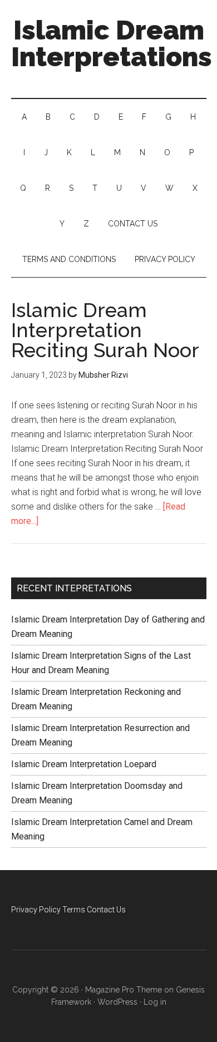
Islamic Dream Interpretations (111, 43)
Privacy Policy (36, 909)
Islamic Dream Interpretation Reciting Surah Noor (105, 330)
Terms (73, 909)
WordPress (117, 1001)
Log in (155, 1001)
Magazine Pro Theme (123, 989)
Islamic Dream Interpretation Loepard (83, 764)
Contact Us (106, 909)
